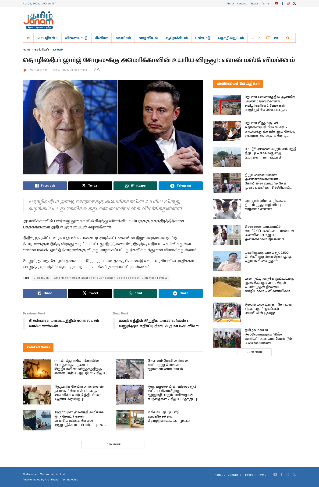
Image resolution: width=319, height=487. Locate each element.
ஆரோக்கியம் (176, 38)
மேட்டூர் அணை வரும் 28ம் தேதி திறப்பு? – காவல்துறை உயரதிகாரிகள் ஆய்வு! (270, 153)
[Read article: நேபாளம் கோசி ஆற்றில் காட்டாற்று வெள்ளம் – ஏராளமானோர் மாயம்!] (130, 369)
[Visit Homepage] (38, 20)
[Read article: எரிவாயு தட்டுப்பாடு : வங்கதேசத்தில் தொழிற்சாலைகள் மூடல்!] (130, 420)
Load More (113, 445)
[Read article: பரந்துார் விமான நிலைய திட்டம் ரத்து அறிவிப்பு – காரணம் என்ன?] (227, 209)
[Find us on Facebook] (283, 3)
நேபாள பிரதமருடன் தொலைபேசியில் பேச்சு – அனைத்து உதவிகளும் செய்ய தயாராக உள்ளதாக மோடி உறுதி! (270, 131)
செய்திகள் (46, 38)
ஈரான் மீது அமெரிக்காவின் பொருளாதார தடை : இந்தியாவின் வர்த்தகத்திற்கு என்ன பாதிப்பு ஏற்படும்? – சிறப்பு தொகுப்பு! (80, 369)
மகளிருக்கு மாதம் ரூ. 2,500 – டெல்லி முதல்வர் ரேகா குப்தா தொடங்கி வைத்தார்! (269, 256)
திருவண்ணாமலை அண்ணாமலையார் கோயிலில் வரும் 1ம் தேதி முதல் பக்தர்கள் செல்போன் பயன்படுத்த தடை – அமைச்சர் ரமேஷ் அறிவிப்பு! (269, 185)
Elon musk (41, 278)
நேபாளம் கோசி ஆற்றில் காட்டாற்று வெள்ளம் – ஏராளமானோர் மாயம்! (168, 365)
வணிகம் (123, 38)
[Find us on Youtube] (276, 3)
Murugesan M (38, 70)
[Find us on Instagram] (288, 3)
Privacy (254, 3)
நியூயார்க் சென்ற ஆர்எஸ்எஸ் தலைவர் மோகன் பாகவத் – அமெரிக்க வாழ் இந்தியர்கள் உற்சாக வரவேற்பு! (79, 393)
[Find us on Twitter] (294, 3)
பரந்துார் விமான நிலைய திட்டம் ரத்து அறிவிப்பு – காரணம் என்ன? (266, 205)
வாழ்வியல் (148, 38)
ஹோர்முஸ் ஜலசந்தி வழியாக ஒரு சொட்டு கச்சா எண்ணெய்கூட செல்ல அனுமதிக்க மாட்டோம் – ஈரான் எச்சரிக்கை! (79, 421)
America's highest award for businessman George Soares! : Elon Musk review (110, 278)
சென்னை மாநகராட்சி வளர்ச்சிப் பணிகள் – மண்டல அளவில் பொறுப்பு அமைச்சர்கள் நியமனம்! (269, 233)
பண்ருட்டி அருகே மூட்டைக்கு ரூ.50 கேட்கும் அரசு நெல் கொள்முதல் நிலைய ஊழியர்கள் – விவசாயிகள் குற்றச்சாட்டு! (269, 287)
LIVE (276, 38)
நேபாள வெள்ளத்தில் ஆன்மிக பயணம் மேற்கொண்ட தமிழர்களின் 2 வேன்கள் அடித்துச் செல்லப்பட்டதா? (270, 103)
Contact (242, 3)
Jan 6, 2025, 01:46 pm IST (70, 70)
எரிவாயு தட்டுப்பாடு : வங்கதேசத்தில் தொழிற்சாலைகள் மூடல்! (169, 416)
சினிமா (101, 38)
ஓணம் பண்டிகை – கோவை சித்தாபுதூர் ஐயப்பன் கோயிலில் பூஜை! (268, 308)
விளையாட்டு (76, 38)
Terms (265, 3)
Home (27, 49)
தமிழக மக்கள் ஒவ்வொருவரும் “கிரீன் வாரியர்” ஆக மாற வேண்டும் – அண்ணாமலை (270, 336)
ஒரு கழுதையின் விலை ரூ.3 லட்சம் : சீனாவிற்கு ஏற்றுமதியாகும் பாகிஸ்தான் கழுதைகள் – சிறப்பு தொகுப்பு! (173, 393)
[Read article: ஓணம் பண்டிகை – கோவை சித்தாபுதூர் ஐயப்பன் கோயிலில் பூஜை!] (227, 313)
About (230, 3)
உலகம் (58, 49)
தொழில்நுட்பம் (231, 38)
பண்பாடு (202, 38)
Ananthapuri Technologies (61, 480)
